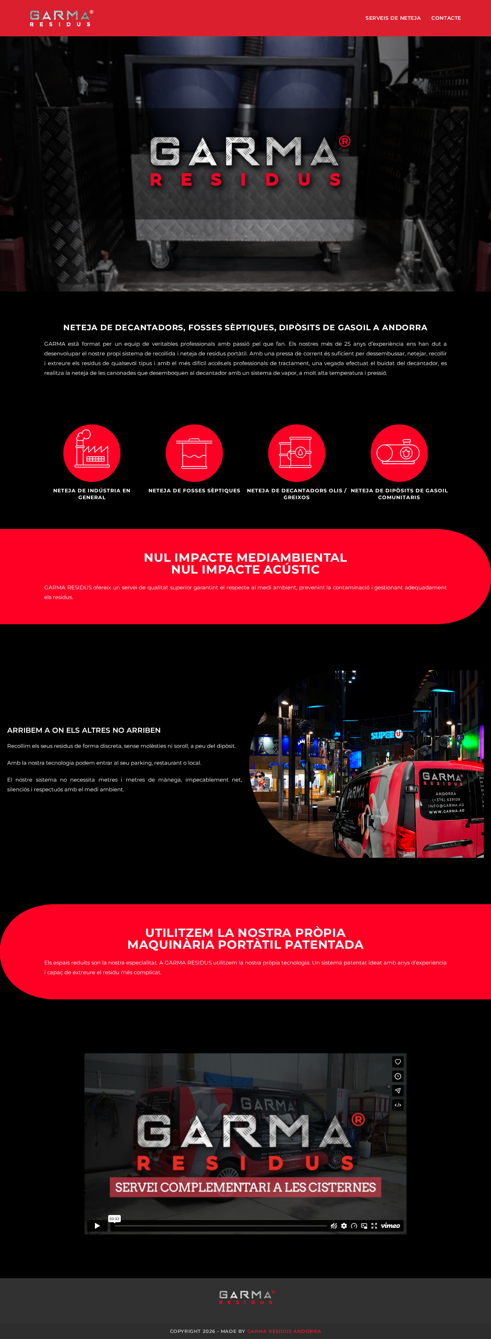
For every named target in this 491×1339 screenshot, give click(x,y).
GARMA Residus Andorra (284, 1331)
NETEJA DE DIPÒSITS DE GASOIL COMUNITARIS (399, 494)
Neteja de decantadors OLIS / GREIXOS (297, 494)
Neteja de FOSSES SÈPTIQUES (194, 490)
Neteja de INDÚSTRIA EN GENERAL (91, 494)
